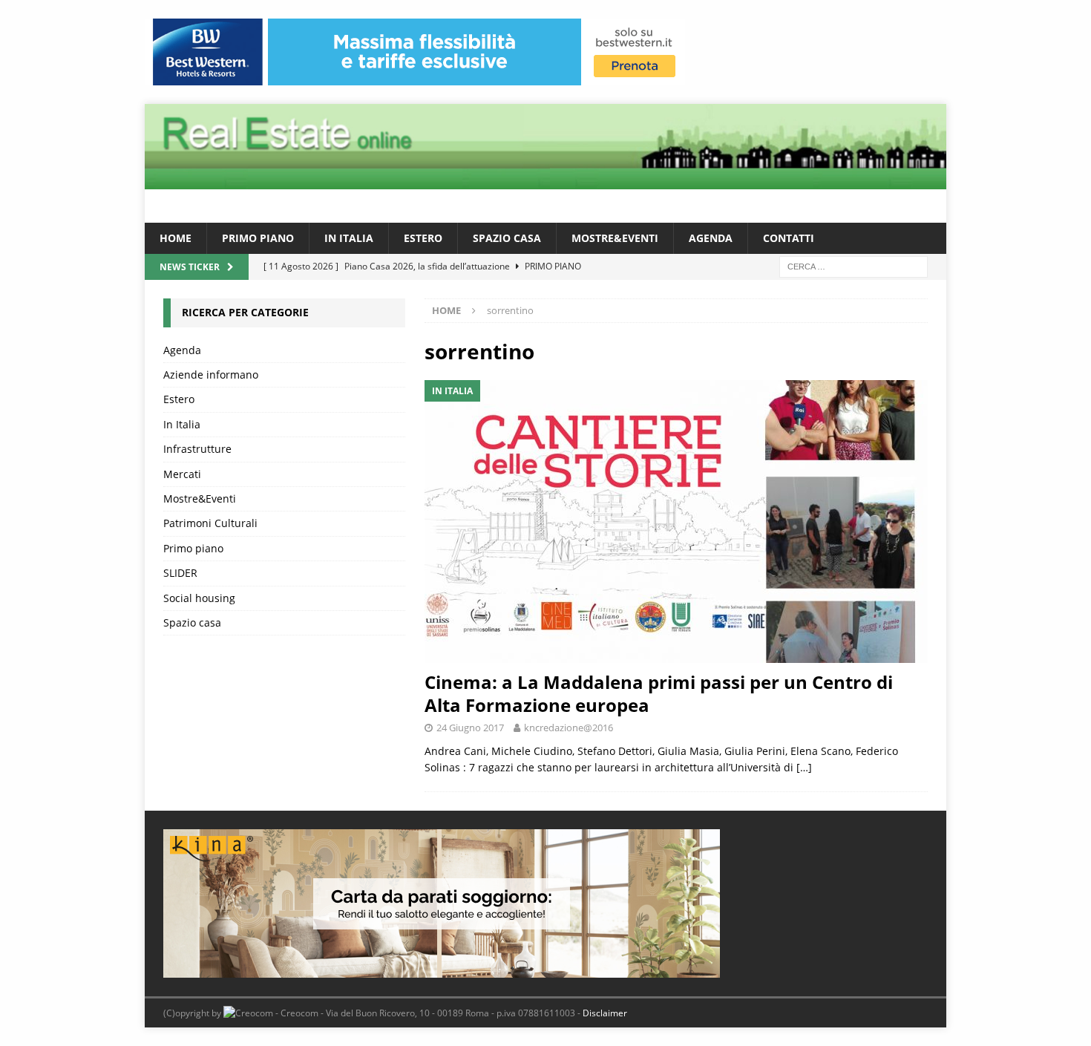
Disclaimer (605, 1013)
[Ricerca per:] (853, 266)
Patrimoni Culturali (210, 523)
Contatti (788, 238)
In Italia (348, 238)
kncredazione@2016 (568, 727)
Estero (423, 238)
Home (175, 238)
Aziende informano (210, 374)
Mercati (182, 474)
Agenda (711, 238)
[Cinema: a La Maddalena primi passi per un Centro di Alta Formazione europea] (676, 521)
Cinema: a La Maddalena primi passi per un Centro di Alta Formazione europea (659, 693)
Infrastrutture (197, 449)
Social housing (199, 598)
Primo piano (258, 238)
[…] (804, 767)
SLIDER (180, 573)
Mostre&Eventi (614, 238)
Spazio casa (507, 238)
